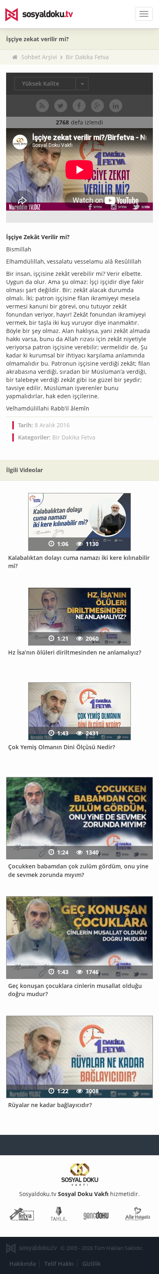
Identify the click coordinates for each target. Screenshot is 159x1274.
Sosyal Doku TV (45, 14)
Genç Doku (96, 1215)
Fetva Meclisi (21, 1215)
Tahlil (59, 1215)
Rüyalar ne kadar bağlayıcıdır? (50, 1105)
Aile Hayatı (137, 1215)
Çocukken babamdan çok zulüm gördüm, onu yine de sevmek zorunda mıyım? (78, 870)
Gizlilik (91, 1263)
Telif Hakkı (59, 1263)
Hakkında (22, 1263)
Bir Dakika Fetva (87, 57)
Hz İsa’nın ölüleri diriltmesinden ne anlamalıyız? (74, 652)
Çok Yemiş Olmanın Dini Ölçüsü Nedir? (61, 747)
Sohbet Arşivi (39, 57)
